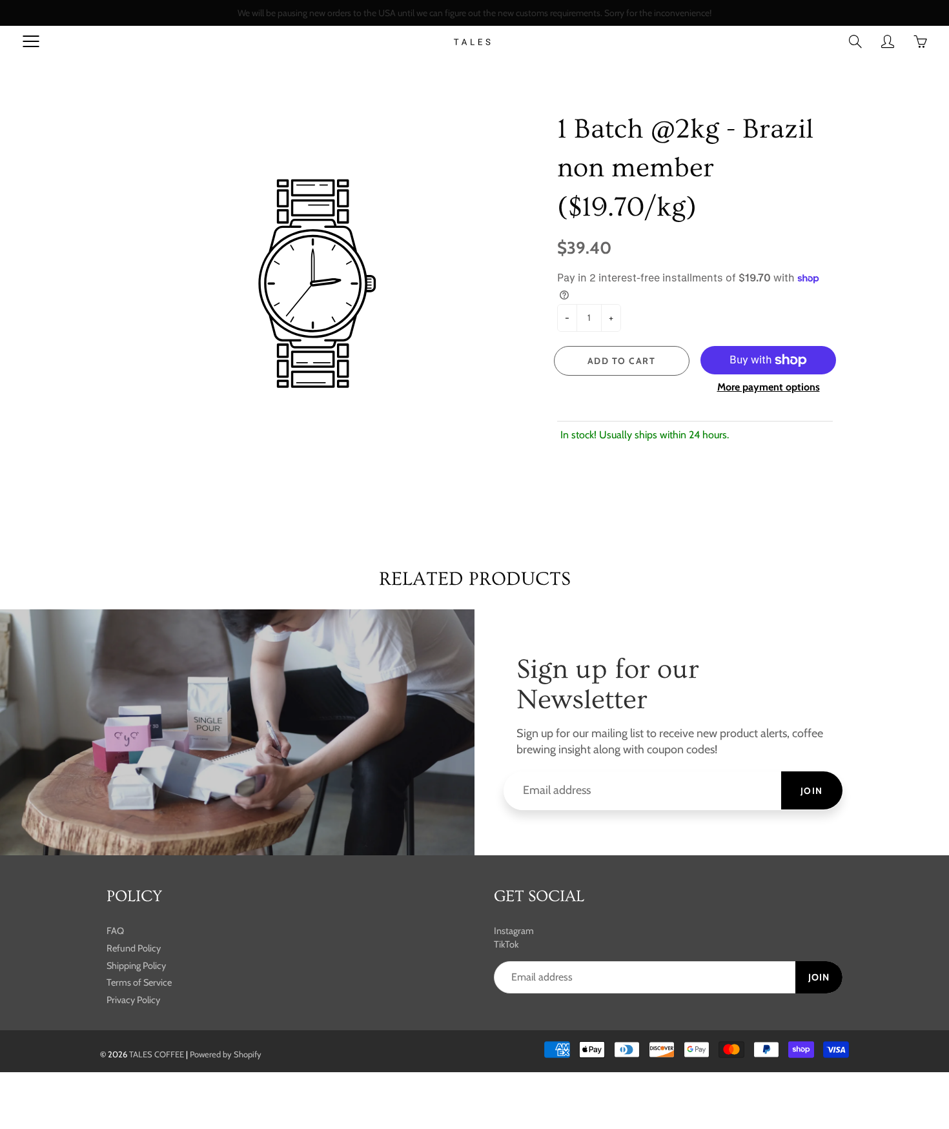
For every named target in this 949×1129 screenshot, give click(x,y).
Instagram (514, 931)
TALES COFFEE (156, 1054)
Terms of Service (139, 982)
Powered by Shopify (225, 1054)
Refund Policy (134, 948)
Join (812, 791)
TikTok (506, 944)
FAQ (115, 931)
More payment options (768, 387)
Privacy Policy (133, 1000)
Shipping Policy (136, 965)
